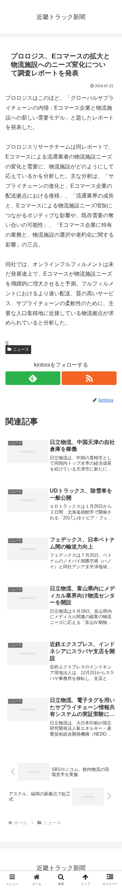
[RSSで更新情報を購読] (89, 378)
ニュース (21, 349)
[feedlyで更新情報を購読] (32, 378)
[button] (109, 826)
